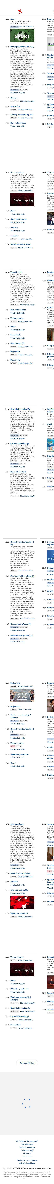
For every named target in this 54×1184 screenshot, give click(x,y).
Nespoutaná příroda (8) (20, 624)
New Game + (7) (17, 343)
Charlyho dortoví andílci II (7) (22, 730)
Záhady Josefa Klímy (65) (21, 114)
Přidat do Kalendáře (26, 27)
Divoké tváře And (18, 472)
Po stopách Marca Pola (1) (22, 47)
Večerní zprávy (16, 173)
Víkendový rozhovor (19, 754)
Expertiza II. (15, 335)
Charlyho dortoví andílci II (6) (22, 543)
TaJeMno (14, 236)
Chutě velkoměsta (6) (19, 444)
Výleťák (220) (16, 272)
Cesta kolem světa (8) (20, 409)
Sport (12, 19)
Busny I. (14, 98)
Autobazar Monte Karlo (20, 244)
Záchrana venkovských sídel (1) (20, 716)
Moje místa (15, 106)
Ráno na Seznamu (18, 219)
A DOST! (14, 227)
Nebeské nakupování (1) (21, 635)
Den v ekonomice (18, 123)
